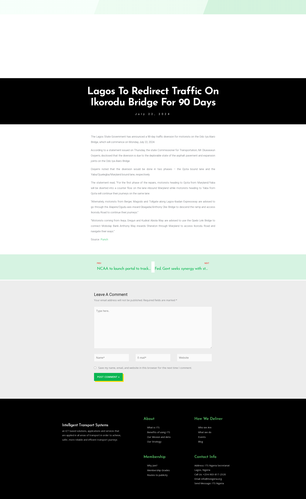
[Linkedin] (70, 447)
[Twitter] (63, 447)
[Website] (194, 358)
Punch (104, 239)
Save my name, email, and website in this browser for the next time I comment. (145, 368)
